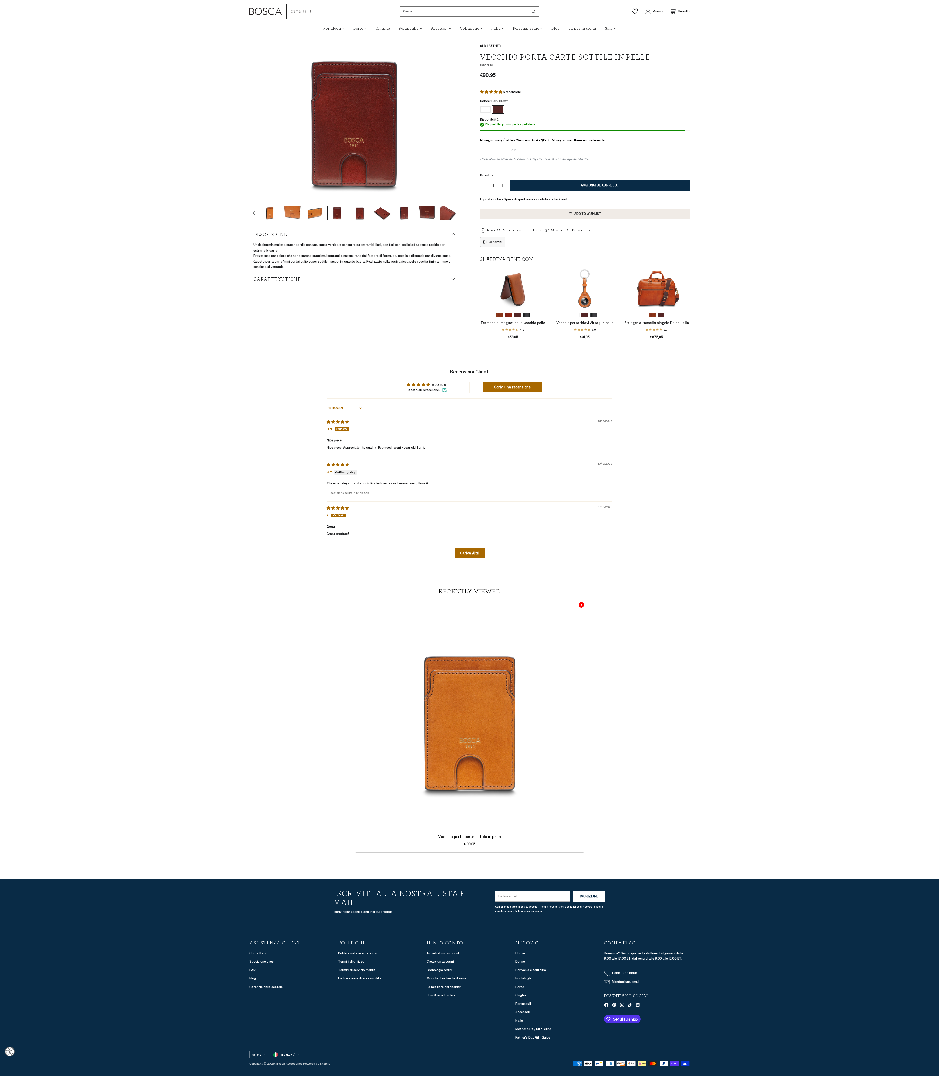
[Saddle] (485, 109)
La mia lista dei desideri (444, 987)
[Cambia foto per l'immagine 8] (359, 213)
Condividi (495, 242)
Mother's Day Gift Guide (533, 1029)
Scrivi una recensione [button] (512, 387)
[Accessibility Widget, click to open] (10, 1051)
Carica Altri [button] (469, 553)
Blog (252, 978)
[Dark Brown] (354, 122)
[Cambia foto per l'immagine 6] (315, 213)
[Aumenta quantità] (502, 185)
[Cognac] (508, 315)
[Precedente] (480, 303)
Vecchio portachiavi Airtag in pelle (585, 323)
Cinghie (520, 995)
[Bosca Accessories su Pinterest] (614, 1006)
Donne (520, 961)
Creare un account (440, 961)
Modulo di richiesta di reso (446, 978)
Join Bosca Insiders (441, 995)
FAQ (252, 970)
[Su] (253, 213)
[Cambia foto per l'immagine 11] (427, 213)
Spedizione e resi (261, 961)
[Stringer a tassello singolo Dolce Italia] (657, 288)
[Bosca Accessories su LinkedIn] (638, 1006)
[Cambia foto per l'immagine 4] (270, 213)
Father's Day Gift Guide (532, 1037)
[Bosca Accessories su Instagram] (622, 1006)
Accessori (522, 1012)
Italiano (256, 1054)
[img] (338, 422)
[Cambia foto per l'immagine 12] (449, 213)
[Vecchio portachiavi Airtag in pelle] (585, 288)
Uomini (520, 953)
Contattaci (257, 953)
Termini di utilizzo (351, 961)
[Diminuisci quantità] (484, 185)
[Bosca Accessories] (280, 11)
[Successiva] (689, 303)
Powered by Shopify (316, 1063)
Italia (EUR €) (287, 1054)
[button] (491, 92)
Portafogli (523, 978)
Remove (581, 605)
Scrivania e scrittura (530, 970)
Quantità (487, 175)
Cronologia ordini (439, 970)
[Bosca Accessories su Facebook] (606, 1006)
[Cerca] (533, 11)
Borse (519, 987)
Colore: (494, 101)
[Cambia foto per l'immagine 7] (337, 213)
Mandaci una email (625, 982)
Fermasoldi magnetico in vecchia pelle (513, 323)
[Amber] (499, 315)
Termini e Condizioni (551, 906)
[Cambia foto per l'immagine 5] (292, 213)
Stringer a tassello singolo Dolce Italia (656, 323)
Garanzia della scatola (266, 987)
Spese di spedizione (518, 199)
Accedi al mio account (443, 953)
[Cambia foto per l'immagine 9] (382, 213)
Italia (519, 1021)
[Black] (526, 315)
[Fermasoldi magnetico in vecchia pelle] (513, 288)
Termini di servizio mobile (356, 970)
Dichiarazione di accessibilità (359, 978)
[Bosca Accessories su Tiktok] (630, 1006)
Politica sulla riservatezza (357, 953)
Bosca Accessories (289, 1063)
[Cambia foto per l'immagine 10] (404, 213)
